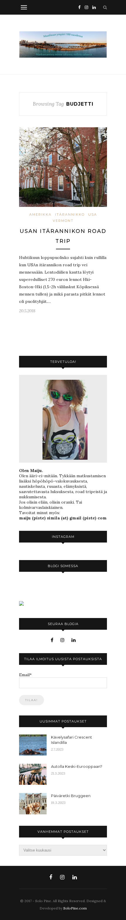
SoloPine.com (75, 908)
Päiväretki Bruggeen (71, 795)
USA (92, 214)
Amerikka (40, 214)
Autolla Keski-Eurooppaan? (76, 766)
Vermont (63, 221)
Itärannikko (70, 214)
